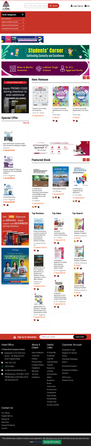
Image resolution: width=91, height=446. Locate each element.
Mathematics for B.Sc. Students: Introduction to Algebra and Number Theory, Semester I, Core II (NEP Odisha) (40, 273)
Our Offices (5, 413)
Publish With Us (7, 416)
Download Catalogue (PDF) (70, 360)
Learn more (38, 442)
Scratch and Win (53, 405)
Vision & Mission (38, 353)
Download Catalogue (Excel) (70, 371)
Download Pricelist (69, 366)
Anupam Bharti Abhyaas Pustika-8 (80, 259)
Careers (4, 428)
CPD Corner (66, 377)
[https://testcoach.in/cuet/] (15, 266)
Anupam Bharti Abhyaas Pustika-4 (80, 232)
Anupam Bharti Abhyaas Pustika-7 (80, 287)
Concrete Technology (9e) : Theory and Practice (60, 233)
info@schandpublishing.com (15, 370)
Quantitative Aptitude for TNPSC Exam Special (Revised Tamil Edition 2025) (60, 264)
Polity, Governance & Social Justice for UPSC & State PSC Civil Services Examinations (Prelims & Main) (40, 236)
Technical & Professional (9, 25)
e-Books (50, 371)
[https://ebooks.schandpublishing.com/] (15, 229)
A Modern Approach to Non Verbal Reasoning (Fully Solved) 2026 (60, 296)
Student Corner (68, 380)
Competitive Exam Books (9, 28)
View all (26, 123)
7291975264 (9, 366)
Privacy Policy (37, 362)
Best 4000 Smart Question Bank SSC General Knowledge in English (14, 144)
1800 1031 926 (10, 363)
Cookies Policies (38, 365)
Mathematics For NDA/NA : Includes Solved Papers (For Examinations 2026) (40, 309)
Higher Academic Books (9, 22)
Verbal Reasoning (9, 197)
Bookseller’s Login (68, 350)
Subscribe (80, 337)
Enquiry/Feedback (8, 425)
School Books (6, 19)
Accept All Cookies (52, 442)
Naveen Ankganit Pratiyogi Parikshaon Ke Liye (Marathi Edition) (12, 171)
